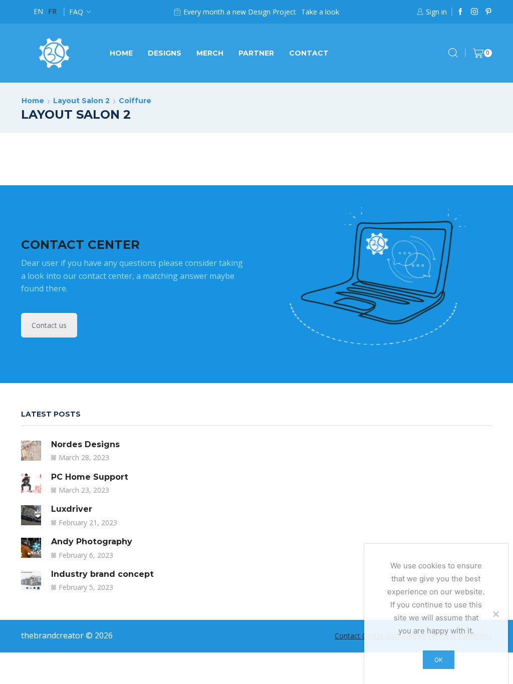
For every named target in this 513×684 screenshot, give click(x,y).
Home (121, 53)
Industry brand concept (102, 574)
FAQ (76, 12)
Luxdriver (71, 509)
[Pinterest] (488, 12)
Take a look (320, 12)
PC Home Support (89, 477)
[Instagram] (474, 12)
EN (38, 11)
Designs (164, 53)
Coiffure (135, 100)
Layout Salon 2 (81, 100)
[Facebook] (460, 12)
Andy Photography (91, 541)
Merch (209, 53)
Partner (256, 53)
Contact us (49, 325)
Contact (309, 53)
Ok (438, 659)
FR (52, 11)
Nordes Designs (85, 444)
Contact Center (359, 635)
